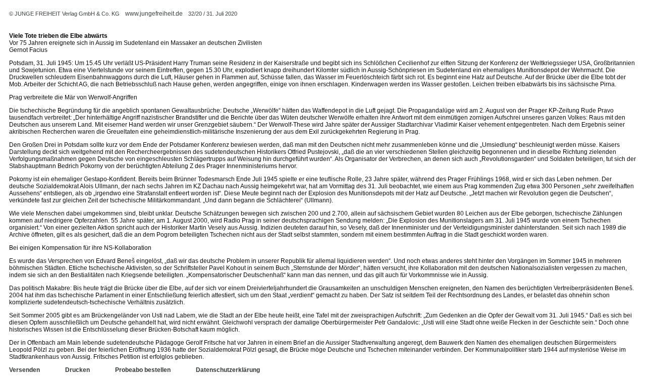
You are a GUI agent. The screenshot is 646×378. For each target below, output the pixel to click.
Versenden (24, 369)
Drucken (77, 369)
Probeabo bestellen (143, 369)
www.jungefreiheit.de (154, 13)
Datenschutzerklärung (228, 369)
